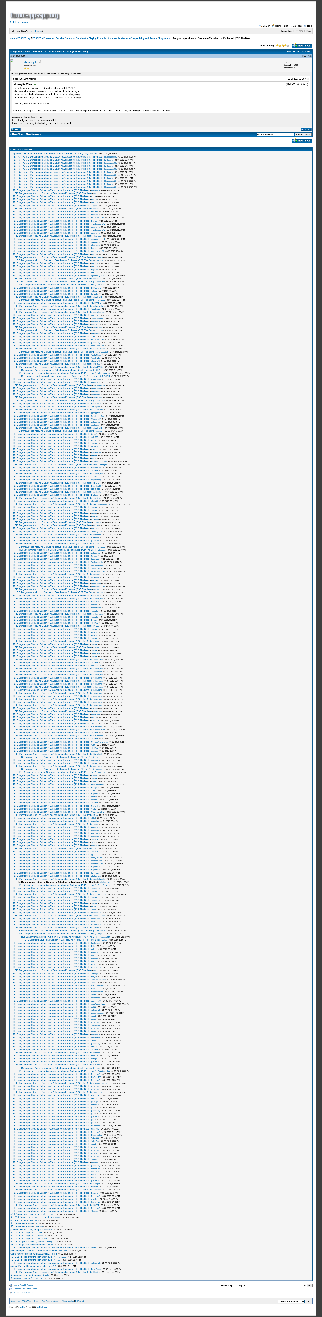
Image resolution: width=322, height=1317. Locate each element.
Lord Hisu (95, 580)
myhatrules (95, 1169)
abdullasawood (99, 916)
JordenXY (39, 1278)
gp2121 (94, 855)
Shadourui (95, 1129)
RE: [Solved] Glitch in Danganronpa (27, 1241)
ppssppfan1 (96, 413)
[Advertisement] (121, 12)
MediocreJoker (99, 385)
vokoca (94, 291)
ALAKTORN (98, 297)
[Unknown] (108, 160)
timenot (94, 775)
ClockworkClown (98, 812)
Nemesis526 (96, 925)
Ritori (95, 815)
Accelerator (95, 309)
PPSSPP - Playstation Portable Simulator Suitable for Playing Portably (69, 38)
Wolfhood (95, 519)
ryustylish (95, 788)
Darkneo (94, 495)
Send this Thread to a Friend (25, 1289)
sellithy (94, 1159)
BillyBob (94, 270)
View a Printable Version (23, 1285)
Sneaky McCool (97, 416)
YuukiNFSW (96, 653)
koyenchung (96, 480)
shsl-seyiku (31, 62)
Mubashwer (96, 714)
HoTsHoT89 (96, 1077)
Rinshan (96, 483)
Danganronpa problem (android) (25, 1275)
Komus (94, 199)
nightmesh (95, 215)
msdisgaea (95, 998)
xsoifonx (94, 800)
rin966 (93, 1007)
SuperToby (95, 888)
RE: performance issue (21, 1223)
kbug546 (52, 1266)
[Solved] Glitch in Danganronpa (25, 1229)
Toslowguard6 (97, 532)
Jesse (93, 909)
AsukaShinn (96, 355)
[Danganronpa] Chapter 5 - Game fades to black (33, 1250)
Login (30, 31)
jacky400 (95, 541)
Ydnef (93, 983)
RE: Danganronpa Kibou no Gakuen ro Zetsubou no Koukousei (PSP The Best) (51, 190)
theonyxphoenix (99, 894)
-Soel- (93, 791)
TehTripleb (95, 407)
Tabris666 (95, 1138)
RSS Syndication (82, 1301)
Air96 (93, 745)
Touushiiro (95, 611)
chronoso (95, 202)
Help (309, 26)
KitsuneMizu (47, 1230)
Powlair (94, 620)
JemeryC (95, 974)
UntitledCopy (96, 452)
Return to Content (53, 1301)
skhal (93, 818)
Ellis (92, 458)
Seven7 (94, 434)
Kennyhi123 (96, 486)
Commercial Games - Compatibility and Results (132, 38)
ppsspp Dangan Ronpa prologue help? (28, 1266)
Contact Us (15, 1301)
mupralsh (95, 821)
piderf (54, 1254)
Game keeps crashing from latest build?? (30, 1253)
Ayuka (93, 809)
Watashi (94, 708)
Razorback (97, 754)
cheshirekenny (97, 565)
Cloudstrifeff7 (96, 727)
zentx (98, 1068)
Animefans (95, 1141)
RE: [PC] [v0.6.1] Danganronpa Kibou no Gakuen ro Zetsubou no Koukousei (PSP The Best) (57, 156)
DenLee (94, 964)
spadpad (94, 1162)
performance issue (19, 1220)
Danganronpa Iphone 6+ (22, 1278)
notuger (94, 1059)
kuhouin (94, 605)
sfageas (94, 455)
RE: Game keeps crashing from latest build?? (32, 1257)
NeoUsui (94, 1147)
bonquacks (100, 769)
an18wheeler (96, 446)
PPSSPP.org (27, 1301)
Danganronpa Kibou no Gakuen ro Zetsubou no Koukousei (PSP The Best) (46, 153)
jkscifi (93, 1108)
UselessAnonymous (99, 461)
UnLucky (99, 330)
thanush (94, 958)
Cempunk (95, 720)
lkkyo (93, 196)
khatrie (94, 797)
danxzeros (95, 760)
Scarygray (95, 568)
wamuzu (94, 324)
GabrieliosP (98, 257)
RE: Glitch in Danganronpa (23, 1232)
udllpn (95, 193)
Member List (281, 26)
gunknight (95, 425)
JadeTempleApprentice (100, 1004)
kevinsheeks (96, 919)
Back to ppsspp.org (18, 22)
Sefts (93, 842)
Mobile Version (68, 1301)
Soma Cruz (95, 1172)
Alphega (94, 1211)
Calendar (297, 26)
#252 (310, 56)
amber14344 (96, 1041)
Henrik (37, 1223)
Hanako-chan (96, 1135)
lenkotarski (95, 1202)
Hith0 (93, 946)
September (95, 794)
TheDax (94, 443)
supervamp (95, 242)
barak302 (95, 559)
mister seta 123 (97, 218)
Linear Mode (306, 51)
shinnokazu (96, 666)
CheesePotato (99, 730)
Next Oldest (18, 134)
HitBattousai (96, 288)
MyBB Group (42, 1307)
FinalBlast (95, 516)
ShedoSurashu (97, 318)
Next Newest (32, 134)
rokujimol (94, 1199)
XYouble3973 (96, 672)
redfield (94, 906)
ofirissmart (63, 1251)
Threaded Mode (292, 51)
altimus (94, 717)
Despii (93, 440)
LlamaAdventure (97, 784)
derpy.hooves (98, 312)
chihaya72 (95, 361)
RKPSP (96, 1205)
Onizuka (94, 1047)
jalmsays (94, 1102)
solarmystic (96, 190)
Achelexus (95, 1105)
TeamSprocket (104, 1071)
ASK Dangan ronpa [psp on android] (27, 1214)
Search (266, 26)
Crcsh (93, 781)
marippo (94, 751)
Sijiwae (94, 556)
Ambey (94, 513)
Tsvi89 (96, 928)
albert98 (94, 501)
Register (38, 31)
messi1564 (95, 528)
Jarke (93, 337)
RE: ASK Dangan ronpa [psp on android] (29, 1217)
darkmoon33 (96, 1001)
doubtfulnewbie (97, 864)
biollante (94, 212)
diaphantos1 (96, 913)
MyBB (22, 1307)
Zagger (94, 206)
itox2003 (94, 449)
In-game (163, 38)
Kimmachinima (97, 992)
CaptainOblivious (100, 1083)
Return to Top (39, 1301)
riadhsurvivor (96, 861)
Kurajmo (94, 1175)
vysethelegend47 (98, 224)
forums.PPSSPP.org (19, 38)
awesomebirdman (98, 980)
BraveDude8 (96, 1269)
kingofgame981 (91, 154)
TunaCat (94, 839)
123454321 (95, 477)
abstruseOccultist (98, 571)
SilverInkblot (96, 1126)
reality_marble (97, 858)
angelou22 (51, 1214)
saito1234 (95, 437)
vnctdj (98, 757)
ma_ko (94, 977)
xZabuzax (97, 522)
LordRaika (95, 833)
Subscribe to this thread (23, 1293)
